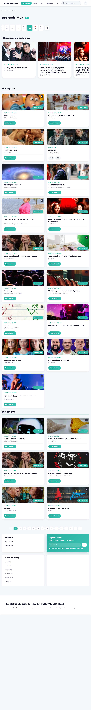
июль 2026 (8, 566)
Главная (4, 11)
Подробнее (9, 123)
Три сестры (9, 291)
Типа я (6, 325)
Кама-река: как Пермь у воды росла (19, 219)
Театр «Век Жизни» (55, 153)
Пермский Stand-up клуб (58, 360)
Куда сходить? (9, 541)
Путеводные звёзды (12, 185)
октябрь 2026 (9, 577)
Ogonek (52, 258)
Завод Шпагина (9, 399)
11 (61, 528)
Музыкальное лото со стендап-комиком (66, 325)
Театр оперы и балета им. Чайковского (60, 187)
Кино (35, 3)
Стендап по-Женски (12, 360)
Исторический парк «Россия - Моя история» (17, 224)
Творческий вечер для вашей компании (65, 256)
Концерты (50, 3)
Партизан (52, 362)
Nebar (51, 328)
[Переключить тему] (85, 3)
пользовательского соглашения (74, 548)
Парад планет (10, 115)
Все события (26, 3)
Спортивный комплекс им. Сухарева (60, 476)
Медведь (52, 150)
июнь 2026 (8, 562)
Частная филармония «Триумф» (58, 293)
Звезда (52, 510)
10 (56, 528)
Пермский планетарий (11, 118)
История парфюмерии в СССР (61, 115)
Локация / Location (56, 185)
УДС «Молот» (53, 224)
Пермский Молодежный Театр (13, 293)
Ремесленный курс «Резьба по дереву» (64, 439)
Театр (41, 3)
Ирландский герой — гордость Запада (20, 256)
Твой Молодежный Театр (12, 328)
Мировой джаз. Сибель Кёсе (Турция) (64, 291)
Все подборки (9, 545)
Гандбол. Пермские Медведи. (60, 473)
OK (84, 545)
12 (66, 528)
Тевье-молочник (10, 150)
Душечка (52, 118)
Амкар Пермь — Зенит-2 (58, 508)
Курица (7, 508)
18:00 (58, 158)
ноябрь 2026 (8, 581)
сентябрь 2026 (9, 574)
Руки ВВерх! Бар (9, 362)
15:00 (51, 158)
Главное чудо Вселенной (14, 439)
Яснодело (53, 441)
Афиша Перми (11, 3)
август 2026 (8, 570)
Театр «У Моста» (9, 152)
